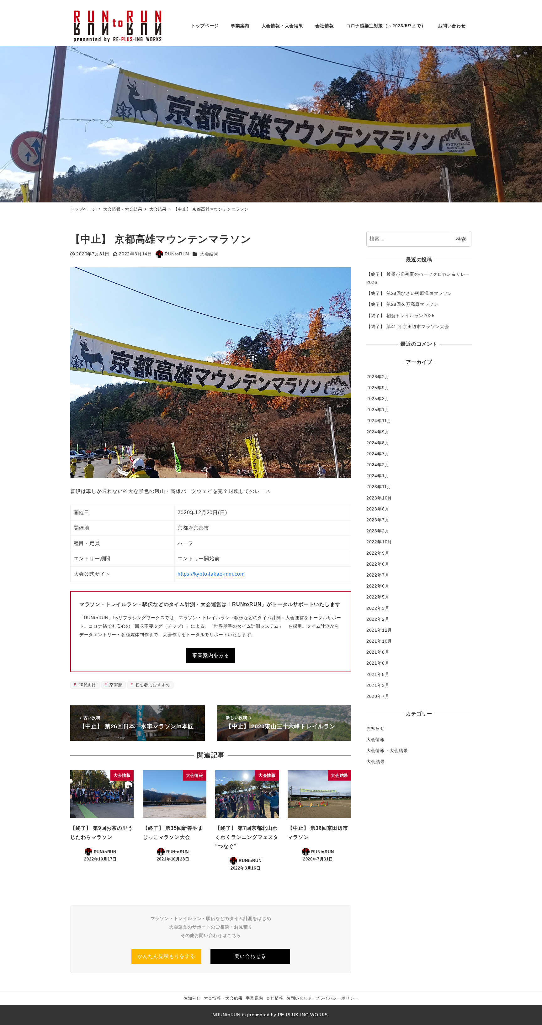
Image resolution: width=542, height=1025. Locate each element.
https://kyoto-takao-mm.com (211, 574)
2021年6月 (378, 663)
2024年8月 (378, 442)
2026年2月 (378, 376)
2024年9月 (378, 431)
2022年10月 (379, 541)
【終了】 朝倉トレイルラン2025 (400, 315)
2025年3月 (378, 398)
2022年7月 (378, 575)
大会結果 (209, 253)
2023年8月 (378, 508)
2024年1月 (378, 475)
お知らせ (375, 728)
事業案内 (254, 998)
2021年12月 (379, 630)
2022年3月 (378, 608)
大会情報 (375, 739)
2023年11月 (378, 486)
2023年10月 (379, 497)
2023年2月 (378, 530)
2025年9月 (378, 387)
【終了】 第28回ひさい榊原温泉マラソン (409, 293)
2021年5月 (378, 674)
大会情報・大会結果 (387, 750)
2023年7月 (378, 519)
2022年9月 (378, 553)
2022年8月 (378, 564)
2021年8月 (378, 652)
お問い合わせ (299, 998)
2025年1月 (378, 409)
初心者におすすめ (152, 684)
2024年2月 (378, 464)
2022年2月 (378, 619)
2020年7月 (378, 696)
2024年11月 (378, 420)
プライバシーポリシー (337, 998)
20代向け (86, 684)
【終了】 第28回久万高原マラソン (402, 304)
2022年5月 (378, 596)
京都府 (115, 684)
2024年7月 (378, 453)
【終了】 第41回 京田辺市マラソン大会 (407, 326)
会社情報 (274, 998)
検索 (461, 238)
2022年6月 (378, 585)
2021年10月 (379, 641)
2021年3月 (378, 685)
